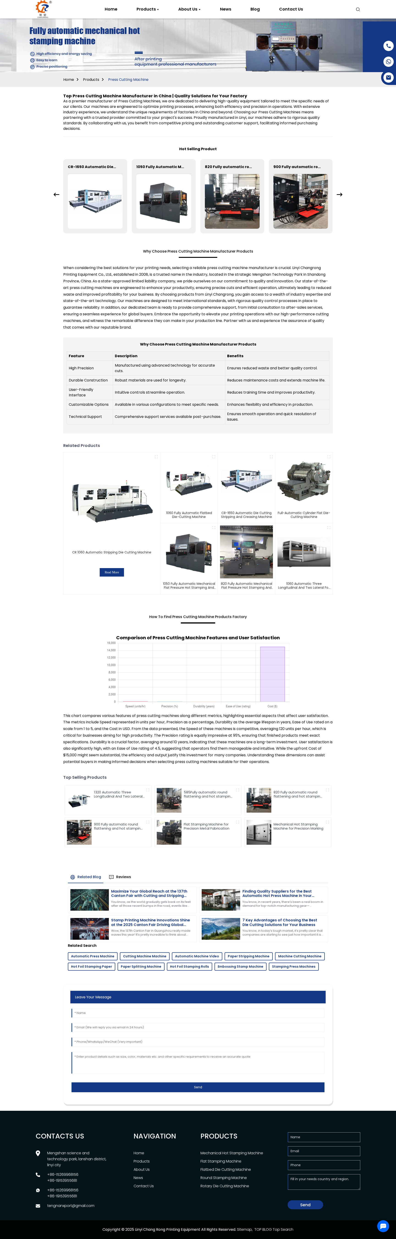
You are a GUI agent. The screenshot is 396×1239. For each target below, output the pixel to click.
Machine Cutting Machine (300, 956)
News (138, 1177)
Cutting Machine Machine (144, 956)
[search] (358, 9)
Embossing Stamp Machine (240, 966)
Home (68, 79)
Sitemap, (245, 1229)
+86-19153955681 (62, 1180)
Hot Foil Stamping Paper (91, 966)
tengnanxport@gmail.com (70, 1205)
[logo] (44, 9)
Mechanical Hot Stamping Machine (232, 1153)
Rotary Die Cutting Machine (225, 1186)
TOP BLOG (263, 1229)
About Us (142, 1169)
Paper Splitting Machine (141, 966)
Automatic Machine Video (197, 956)
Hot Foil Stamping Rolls (189, 966)
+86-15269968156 (62, 1174)
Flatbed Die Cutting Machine (226, 1169)
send (305, 1205)
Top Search (283, 1229)
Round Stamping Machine (224, 1177)
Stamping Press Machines (294, 966)
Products (91, 79)
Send (198, 1087)
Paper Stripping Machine (249, 956)
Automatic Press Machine (92, 956)
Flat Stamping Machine (221, 1161)
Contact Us (144, 1186)
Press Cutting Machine (128, 79)
